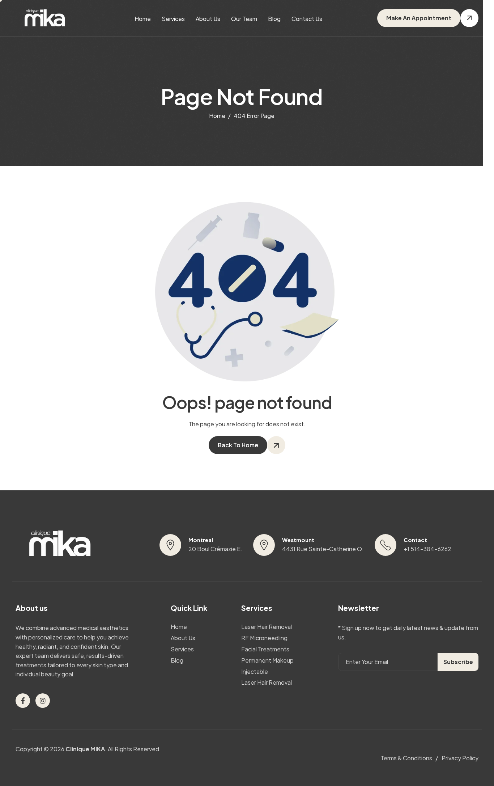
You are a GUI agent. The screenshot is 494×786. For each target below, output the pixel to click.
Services (173, 18)
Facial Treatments (265, 649)
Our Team (244, 18)
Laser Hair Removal (266, 626)
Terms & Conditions (406, 758)
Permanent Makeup (267, 660)
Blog (274, 18)
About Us (208, 18)
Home (143, 18)
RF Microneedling (264, 638)
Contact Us (306, 18)
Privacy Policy (460, 758)
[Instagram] (42, 700)
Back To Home (238, 445)
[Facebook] (23, 700)
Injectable (254, 671)
